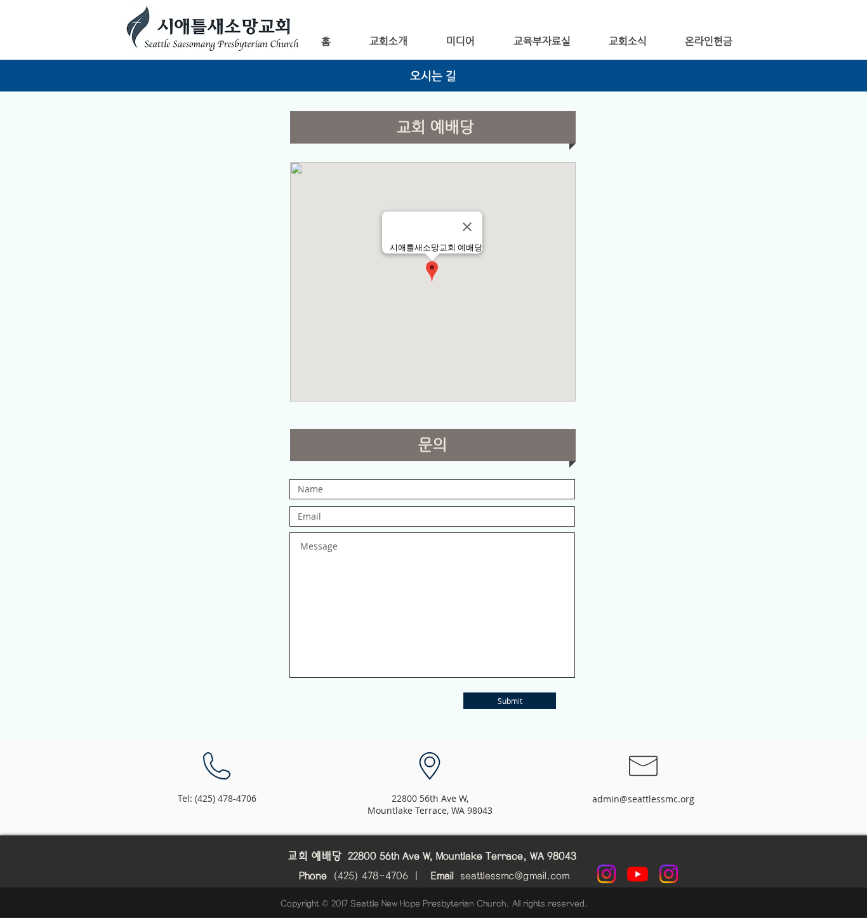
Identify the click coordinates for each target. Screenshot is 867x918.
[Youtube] (637, 873)
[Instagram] (606, 873)
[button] (388, 41)
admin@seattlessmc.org (643, 799)
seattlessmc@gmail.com (514, 875)
